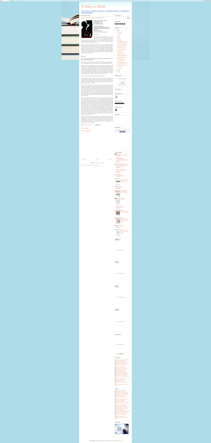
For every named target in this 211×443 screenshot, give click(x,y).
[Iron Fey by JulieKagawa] (120, 366)
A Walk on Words (93, 7)
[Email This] (95, 124)
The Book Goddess (119, 210)
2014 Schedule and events (120, 175)
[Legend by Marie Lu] (119, 380)
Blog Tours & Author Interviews (87, 12)
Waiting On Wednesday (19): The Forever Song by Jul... (122, 45)
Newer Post (84, 159)
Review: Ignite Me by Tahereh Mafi (120, 53)
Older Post (110, 159)
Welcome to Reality (119, 225)
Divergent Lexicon (119, 158)
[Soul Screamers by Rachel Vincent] (121, 411)
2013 (117, 70)
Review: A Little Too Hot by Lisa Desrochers (121, 47)
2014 (117, 30)
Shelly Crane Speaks (120, 198)
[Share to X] (97, 124)
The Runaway (118, 187)
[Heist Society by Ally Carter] (120, 395)
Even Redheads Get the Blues (121, 164)
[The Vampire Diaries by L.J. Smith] (121, 408)
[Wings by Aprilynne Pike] (119, 409)
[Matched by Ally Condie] (119, 401)
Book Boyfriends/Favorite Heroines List (112, 11)
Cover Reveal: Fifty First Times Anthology (121, 60)
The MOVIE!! (122, 199)
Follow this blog (122, 131)
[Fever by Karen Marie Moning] (120, 379)
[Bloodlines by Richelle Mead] (120, 361)
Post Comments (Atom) (99, 162)
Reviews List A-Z (101, 11)
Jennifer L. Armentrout (120, 169)
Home (83, 11)
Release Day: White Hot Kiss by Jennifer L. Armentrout (122, 42)
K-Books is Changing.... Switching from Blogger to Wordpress (124, 180)
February (119, 40)
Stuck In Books (119, 206)
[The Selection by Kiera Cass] (120, 406)
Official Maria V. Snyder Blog (121, 190)
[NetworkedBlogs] (122, 130)
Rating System (93, 11)
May (118, 35)
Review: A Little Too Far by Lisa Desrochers (121, 58)
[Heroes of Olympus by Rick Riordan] (122, 372)
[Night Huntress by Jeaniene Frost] (121, 404)
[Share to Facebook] (98, 124)
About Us (87, 11)
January (118, 68)
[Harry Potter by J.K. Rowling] (120, 363)
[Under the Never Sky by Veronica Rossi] (122, 385)
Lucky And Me (118, 186)
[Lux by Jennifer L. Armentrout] (120, 368)
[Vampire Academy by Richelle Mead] (122, 407)
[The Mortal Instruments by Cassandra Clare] (122, 377)
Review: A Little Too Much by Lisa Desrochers (122, 50)
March (118, 38)
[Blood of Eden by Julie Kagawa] (121, 373)
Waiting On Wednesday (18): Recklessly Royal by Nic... (122, 55)
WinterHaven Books (120, 229)
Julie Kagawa (118, 174)
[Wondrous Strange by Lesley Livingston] (122, 410)
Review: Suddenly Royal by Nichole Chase (122, 66)
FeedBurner (125, 84)
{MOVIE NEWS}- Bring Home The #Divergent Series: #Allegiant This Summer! (122, 160)
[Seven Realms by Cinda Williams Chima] (122, 383)
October (118, 33)
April (118, 37)
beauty (117, 226)
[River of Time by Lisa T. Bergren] (121, 369)
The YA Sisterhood (119, 217)
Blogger (120, 440)
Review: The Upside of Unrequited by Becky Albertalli (124, 231)
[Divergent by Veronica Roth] (120, 371)
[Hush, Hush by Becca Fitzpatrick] (121, 399)
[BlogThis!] (96, 124)
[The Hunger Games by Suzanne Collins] (122, 365)
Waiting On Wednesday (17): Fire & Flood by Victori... (122, 63)
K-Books (117, 178)
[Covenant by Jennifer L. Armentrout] (121, 362)
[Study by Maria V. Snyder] (120, 370)
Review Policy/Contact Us (125, 11)
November (119, 32)
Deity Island (118, 154)
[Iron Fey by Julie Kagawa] (120, 400)
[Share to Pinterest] (99, 124)
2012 (117, 71)
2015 (117, 29)
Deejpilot (112, 440)
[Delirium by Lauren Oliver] (120, 378)
